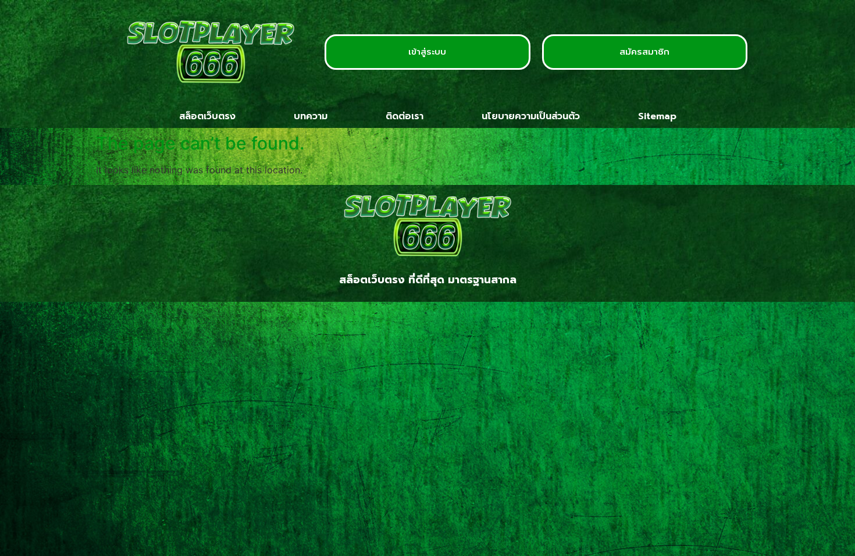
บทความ (310, 116)
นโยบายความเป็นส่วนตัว (531, 116)
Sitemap (657, 116)
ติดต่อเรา (404, 116)
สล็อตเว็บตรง (207, 116)
